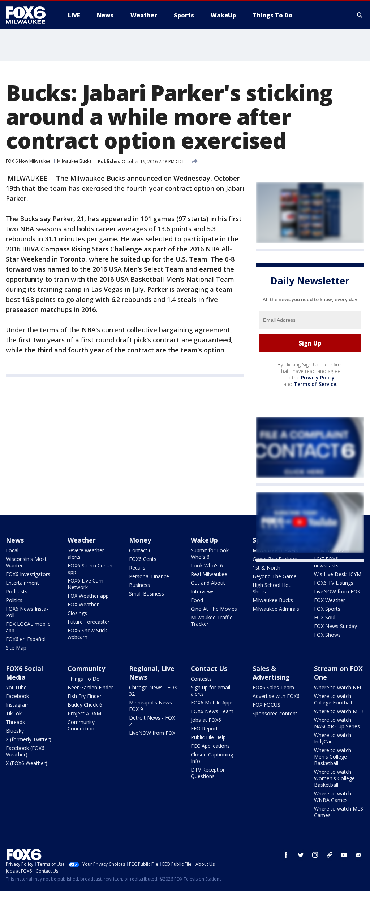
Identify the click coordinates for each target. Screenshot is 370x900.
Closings (77, 613)
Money (140, 540)
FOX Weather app (88, 595)
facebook (286, 855)
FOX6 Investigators (28, 574)
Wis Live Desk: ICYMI (338, 574)
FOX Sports (327, 608)
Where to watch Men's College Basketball (332, 757)
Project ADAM (84, 713)
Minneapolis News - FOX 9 (152, 705)
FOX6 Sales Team (273, 687)
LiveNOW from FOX (337, 591)
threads (329, 855)
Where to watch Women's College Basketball (334, 778)
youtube (344, 855)
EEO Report (204, 728)
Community (86, 668)
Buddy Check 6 (85, 704)
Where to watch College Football (333, 699)
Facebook (17, 696)
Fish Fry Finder (85, 696)
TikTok (14, 713)
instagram (315, 855)
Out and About (208, 582)
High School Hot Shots (272, 588)
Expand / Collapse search (360, 15)
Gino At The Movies (214, 608)
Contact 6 (140, 550)
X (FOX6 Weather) (26, 763)
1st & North (266, 567)
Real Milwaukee (209, 574)
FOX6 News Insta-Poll (27, 612)
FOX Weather (83, 604)
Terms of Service (315, 384)
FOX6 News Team (212, 711)
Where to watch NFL (338, 687)
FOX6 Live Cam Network (85, 584)
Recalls (137, 567)
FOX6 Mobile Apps (212, 702)
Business (139, 584)
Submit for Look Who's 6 (210, 553)
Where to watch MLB (339, 711)
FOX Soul (324, 617)
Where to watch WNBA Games (332, 796)
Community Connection (81, 725)
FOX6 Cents (142, 559)
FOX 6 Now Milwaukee (28, 161)
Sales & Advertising (271, 672)
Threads (15, 722)
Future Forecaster (88, 621)
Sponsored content (275, 713)
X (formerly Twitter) (28, 739)
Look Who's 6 (207, 565)
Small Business (146, 593)
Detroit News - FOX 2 (152, 721)
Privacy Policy (318, 377)
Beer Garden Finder (90, 687)
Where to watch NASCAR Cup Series (337, 723)
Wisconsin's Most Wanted (26, 562)
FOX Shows (327, 634)
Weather (82, 540)
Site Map (16, 647)
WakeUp (204, 540)
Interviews (203, 591)
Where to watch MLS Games (338, 811)
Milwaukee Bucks (74, 161)
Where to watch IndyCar (332, 738)
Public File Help (208, 737)
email (358, 855)
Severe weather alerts (86, 553)
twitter (300, 855)
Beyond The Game (275, 576)
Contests (201, 678)
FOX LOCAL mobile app (28, 627)
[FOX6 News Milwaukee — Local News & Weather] (29, 15)
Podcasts (16, 591)
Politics (14, 600)
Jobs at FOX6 (206, 719)
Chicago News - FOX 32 (153, 690)
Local (12, 550)
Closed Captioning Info (212, 757)
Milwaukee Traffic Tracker (211, 620)
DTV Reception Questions (208, 773)
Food (197, 600)
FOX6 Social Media (24, 672)
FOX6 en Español (26, 639)
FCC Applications (210, 745)
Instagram (18, 704)
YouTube (16, 687)
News (15, 540)
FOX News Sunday (335, 626)
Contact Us (209, 668)
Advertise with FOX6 (276, 696)
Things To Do (84, 678)
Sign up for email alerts (210, 690)
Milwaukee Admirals (276, 608)
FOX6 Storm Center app (90, 568)
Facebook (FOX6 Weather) (25, 751)
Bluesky (15, 730)
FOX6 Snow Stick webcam (87, 633)
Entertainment (22, 582)
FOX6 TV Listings (333, 582)
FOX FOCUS (266, 704)
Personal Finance (149, 576)
